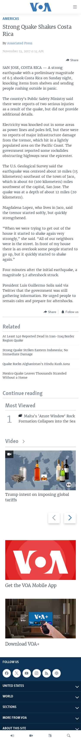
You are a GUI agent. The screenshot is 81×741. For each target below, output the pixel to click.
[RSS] (46, 673)
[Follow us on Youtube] (26, 673)
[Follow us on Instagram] (36, 673)
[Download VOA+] (40, 618)
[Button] (72, 60)
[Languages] (49, 735)
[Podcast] (56, 673)
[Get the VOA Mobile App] (40, 560)
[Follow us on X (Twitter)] (17, 673)
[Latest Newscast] (12, 735)
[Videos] (31, 735)
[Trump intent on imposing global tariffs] (40, 470)
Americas (11, 19)
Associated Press (19, 43)
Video (11, 441)
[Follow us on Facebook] (7, 673)
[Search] (68, 735)
